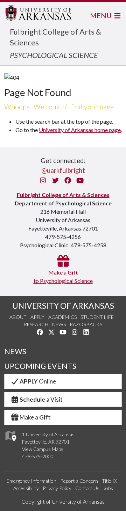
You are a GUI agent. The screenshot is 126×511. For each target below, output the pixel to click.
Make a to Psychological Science (63, 276)
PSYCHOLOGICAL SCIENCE (54, 55)
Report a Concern (79, 481)
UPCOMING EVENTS (40, 366)
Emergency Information (31, 481)
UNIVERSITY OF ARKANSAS (63, 306)
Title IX (109, 481)
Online (38, 381)
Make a (35, 417)
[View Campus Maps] (10, 443)
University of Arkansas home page (80, 129)
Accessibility (26, 488)
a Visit (41, 399)
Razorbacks (86, 324)
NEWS (15, 351)
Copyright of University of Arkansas (63, 501)
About (18, 317)
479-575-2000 (38, 456)
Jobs (108, 488)
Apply (37, 317)
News (59, 324)
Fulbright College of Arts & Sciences (63, 194)
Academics (62, 317)
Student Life (97, 317)
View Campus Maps (42, 449)
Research (36, 324)
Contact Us (87, 488)
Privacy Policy (57, 488)
